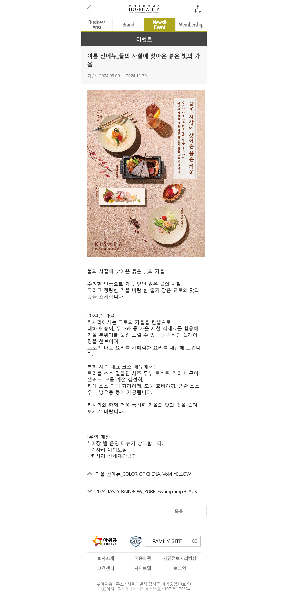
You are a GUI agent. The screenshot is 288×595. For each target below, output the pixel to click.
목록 (179, 511)
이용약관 (142, 558)
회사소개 (105, 558)
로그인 (180, 568)
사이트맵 (142, 568)
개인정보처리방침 (179, 558)
